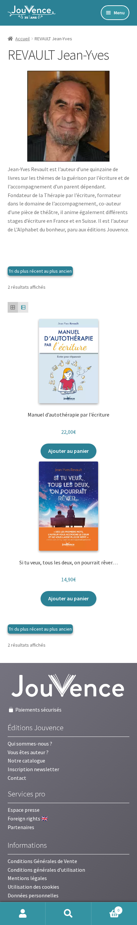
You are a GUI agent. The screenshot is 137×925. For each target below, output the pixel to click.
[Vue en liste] (23, 307)
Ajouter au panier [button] (68, 451)
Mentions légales (27, 878)
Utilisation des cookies (33, 886)
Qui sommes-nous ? (30, 743)
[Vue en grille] (13, 307)
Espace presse (24, 809)
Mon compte (23, 913)
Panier (105, 908)
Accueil (22, 39)
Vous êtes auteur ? (28, 752)
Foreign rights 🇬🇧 (28, 818)
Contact (17, 777)
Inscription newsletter (33, 769)
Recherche (68, 913)
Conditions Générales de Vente (42, 861)
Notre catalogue (26, 760)
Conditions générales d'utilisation (46, 869)
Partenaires (21, 827)
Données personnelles (33, 895)
